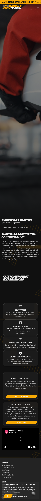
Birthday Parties (7, 465)
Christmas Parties (23, 227)
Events (14, 227)
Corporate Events (8, 468)
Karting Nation (7, 227)
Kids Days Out (7, 477)
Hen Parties (6, 470)
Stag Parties (6, 472)
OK (8, 496)
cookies (17, 492)
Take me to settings (20, 496)
